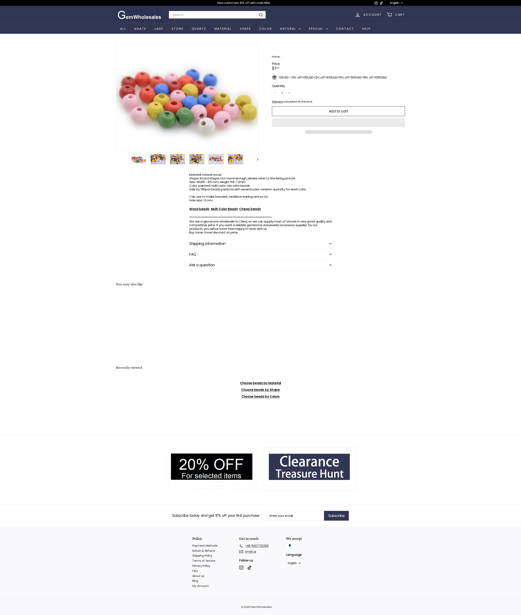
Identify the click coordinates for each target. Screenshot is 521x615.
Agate (140, 29)
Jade (158, 29)
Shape (245, 29)
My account (200, 586)
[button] (338, 122)
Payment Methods (204, 546)
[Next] (255, 159)
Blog (195, 581)
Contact (345, 29)
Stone (178, 29)
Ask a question (202, 264)
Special (317, 29)
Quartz (199, 29)
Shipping (277, 101)
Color (265, 29)
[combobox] (217, 15)
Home (276, 56)
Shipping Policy (202, 556)
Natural (289, 29)
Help (366, 29)
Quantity (278, 86)
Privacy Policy (201, 566)
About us (198, 576)
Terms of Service (203, 561)
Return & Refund (203, 551)
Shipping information (207, 243)
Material (223, 29)
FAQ (192, 254)
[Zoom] (187, 97)
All (123, 29)
